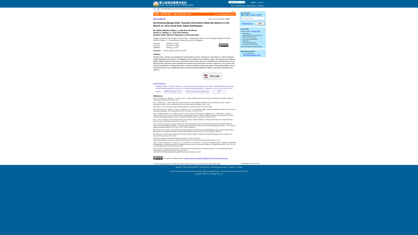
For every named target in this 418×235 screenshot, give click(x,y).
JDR (158, 9)
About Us (232, 167)
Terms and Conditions (190, 167)
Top (232, 6)
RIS (197, 91)
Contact (261, 6)
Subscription (251, 6)
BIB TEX (173, 91)
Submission (239, 6)
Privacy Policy (204, 167)
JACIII (255, 15)
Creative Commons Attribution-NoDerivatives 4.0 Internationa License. (206, 158)
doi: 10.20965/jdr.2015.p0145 (225, 14)
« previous (157, 11)
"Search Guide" (255, 31)
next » (233, 11)
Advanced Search (247, 23)
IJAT (249, 15)
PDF (214, 76)
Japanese (261, 2)
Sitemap (178, 167)
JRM (244, 15)
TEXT (219, 91)
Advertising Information (219, 167)
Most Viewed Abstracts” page (251, 55)
